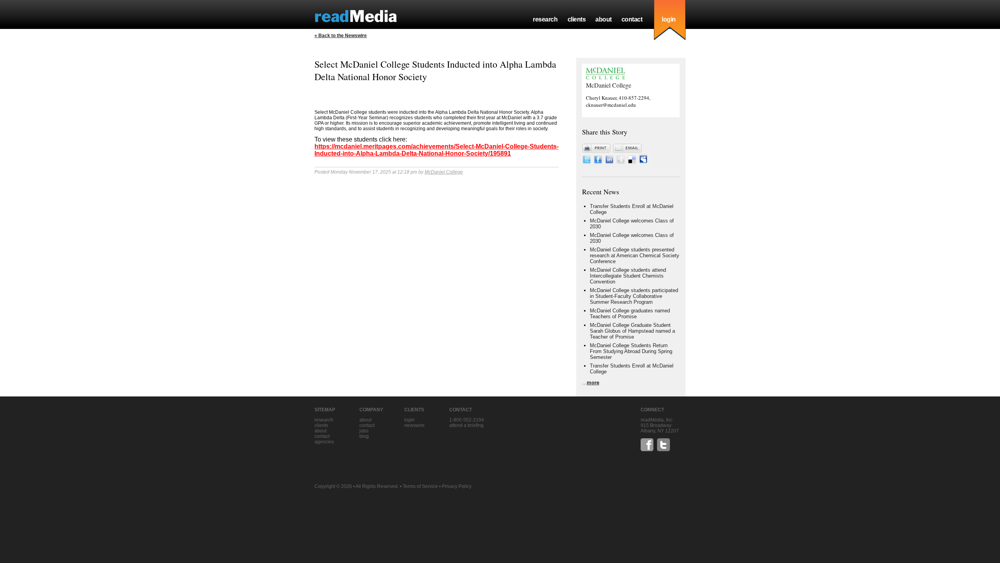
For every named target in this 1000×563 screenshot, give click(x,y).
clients (577, 19)
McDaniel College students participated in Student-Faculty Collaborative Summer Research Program (634, 296)
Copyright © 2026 (333, 486)
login (669, 19)
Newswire (414, 425)
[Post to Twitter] (586, 162)
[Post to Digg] (620, 162)
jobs (363, 431)
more (593, 382)
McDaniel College (444, 172)
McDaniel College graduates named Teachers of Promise (630, 313)
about (603, 19)
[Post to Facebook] (598, 162)
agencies (324, 442)
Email (627, 148)
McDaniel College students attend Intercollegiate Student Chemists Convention (628, 276)
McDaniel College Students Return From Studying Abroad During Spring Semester (631, 351)
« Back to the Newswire (340, 35)
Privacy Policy (456, 486)
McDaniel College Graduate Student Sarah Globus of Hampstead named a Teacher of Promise (632, 331)
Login (409, 420)
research (545, 19)
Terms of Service (420, 486)
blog (364, 436)
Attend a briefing (466, 425)
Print (596, 148)
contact (632, 19)
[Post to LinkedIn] (609, 162)
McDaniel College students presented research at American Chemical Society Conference (634, 255)
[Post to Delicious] (632, 162)
